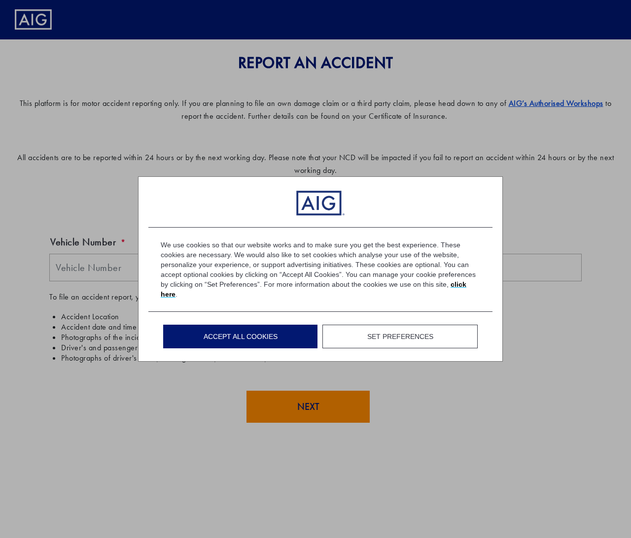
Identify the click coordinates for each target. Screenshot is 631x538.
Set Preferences (400, 336)
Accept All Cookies (241, 336)
